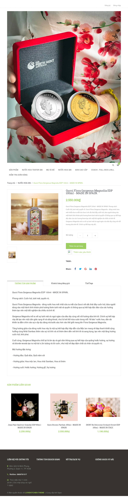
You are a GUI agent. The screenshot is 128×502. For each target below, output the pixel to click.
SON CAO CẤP (81, 169)
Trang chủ (11, 183)
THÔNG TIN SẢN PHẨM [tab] (25, 283)
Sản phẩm (13, 169)
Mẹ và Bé (50, 169)
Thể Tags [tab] (89, 283)
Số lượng (69, 235)
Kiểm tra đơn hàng (18, 175)
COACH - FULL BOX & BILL (102, 169)
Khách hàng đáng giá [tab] (60, 283)
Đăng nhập (117, 5)
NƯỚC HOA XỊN (24, 183)
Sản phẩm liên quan (19, 384)
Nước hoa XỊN (64, 169)
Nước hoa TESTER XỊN (32, 169)
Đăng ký (107, 5)
